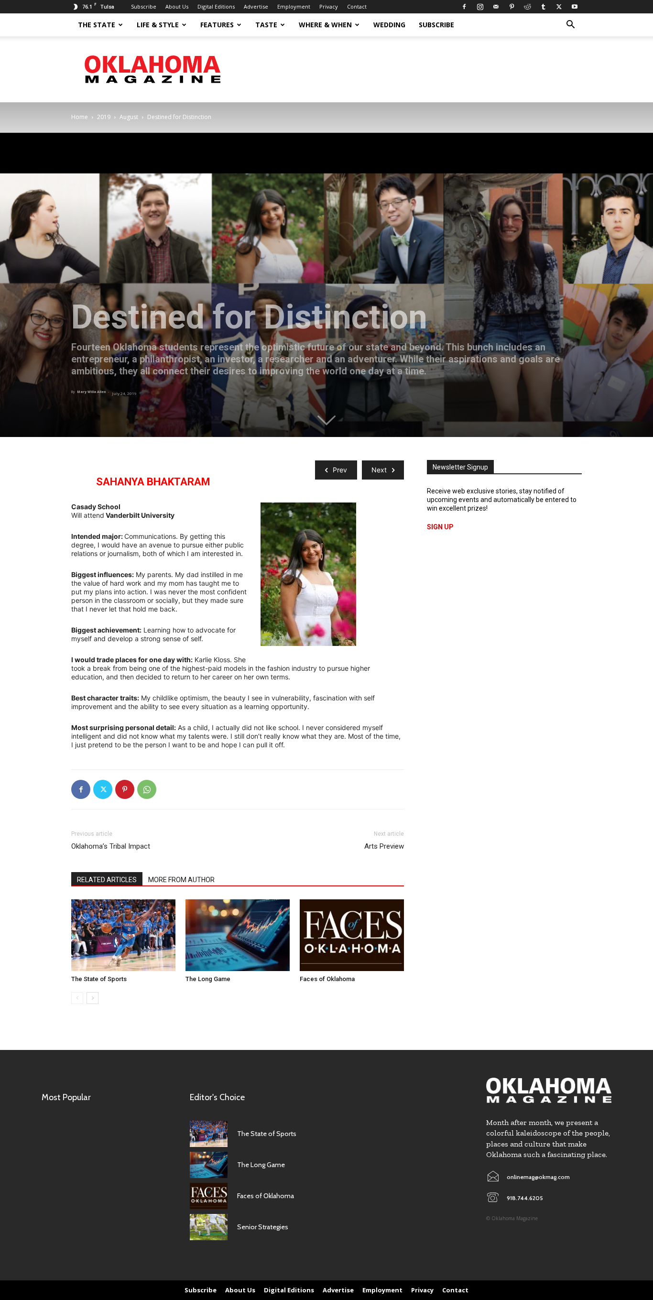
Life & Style (158, 24)
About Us (176, 6)
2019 (103, 117)
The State (96, 24)
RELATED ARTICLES (107, 880)
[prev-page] (77, 998)
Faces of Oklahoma (327, 979)
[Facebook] (464, 6)
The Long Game (207, 979)
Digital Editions (216, 6)
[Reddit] (527, 6)
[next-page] (92, 998)
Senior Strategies (262, 1227)
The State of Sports (99, 979)
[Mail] (496, 6)
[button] (570, 25)
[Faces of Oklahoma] (352, 935)
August (129, 117)
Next (379, 470)
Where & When (325, 24)
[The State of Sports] (123, 935)
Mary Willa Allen (91, 392)
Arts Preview (384, 846)
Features (217, 24)
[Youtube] (574, 6)
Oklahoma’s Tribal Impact (110, 846)
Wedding (389, 24)
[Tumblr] (543, 6)
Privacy (328, 6)
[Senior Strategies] (209, 1227)
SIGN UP (440, 527)
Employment (293, 6)
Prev (340, 470)
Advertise (256, 6)
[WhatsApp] (146, 789)
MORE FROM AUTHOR (181, 880)
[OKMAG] (548, 1090)
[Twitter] (559, 6)
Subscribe (143, 6)
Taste (266, 24)
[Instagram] (480, 6)
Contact (357, 6)
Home (79, 117)
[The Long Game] (237, 935)
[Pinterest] (511, 6)
